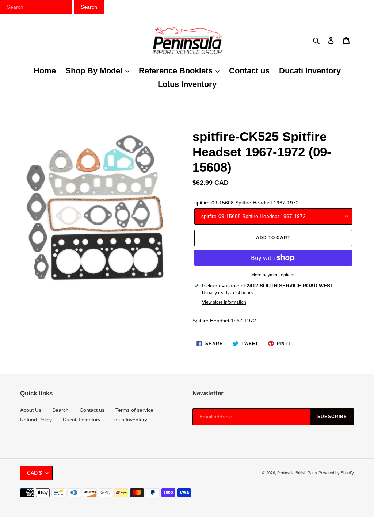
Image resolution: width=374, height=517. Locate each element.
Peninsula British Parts (297, 473)
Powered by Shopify (336, 473)
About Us (30, 410)
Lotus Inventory (129, 419)
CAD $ (34, 473)
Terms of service (134, 410)
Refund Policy (36, 419)
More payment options (273, 274)
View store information (224, 302)
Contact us (92, 410)
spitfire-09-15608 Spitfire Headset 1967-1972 (246, 203)
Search (60, 410)
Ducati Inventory (81, 419)
